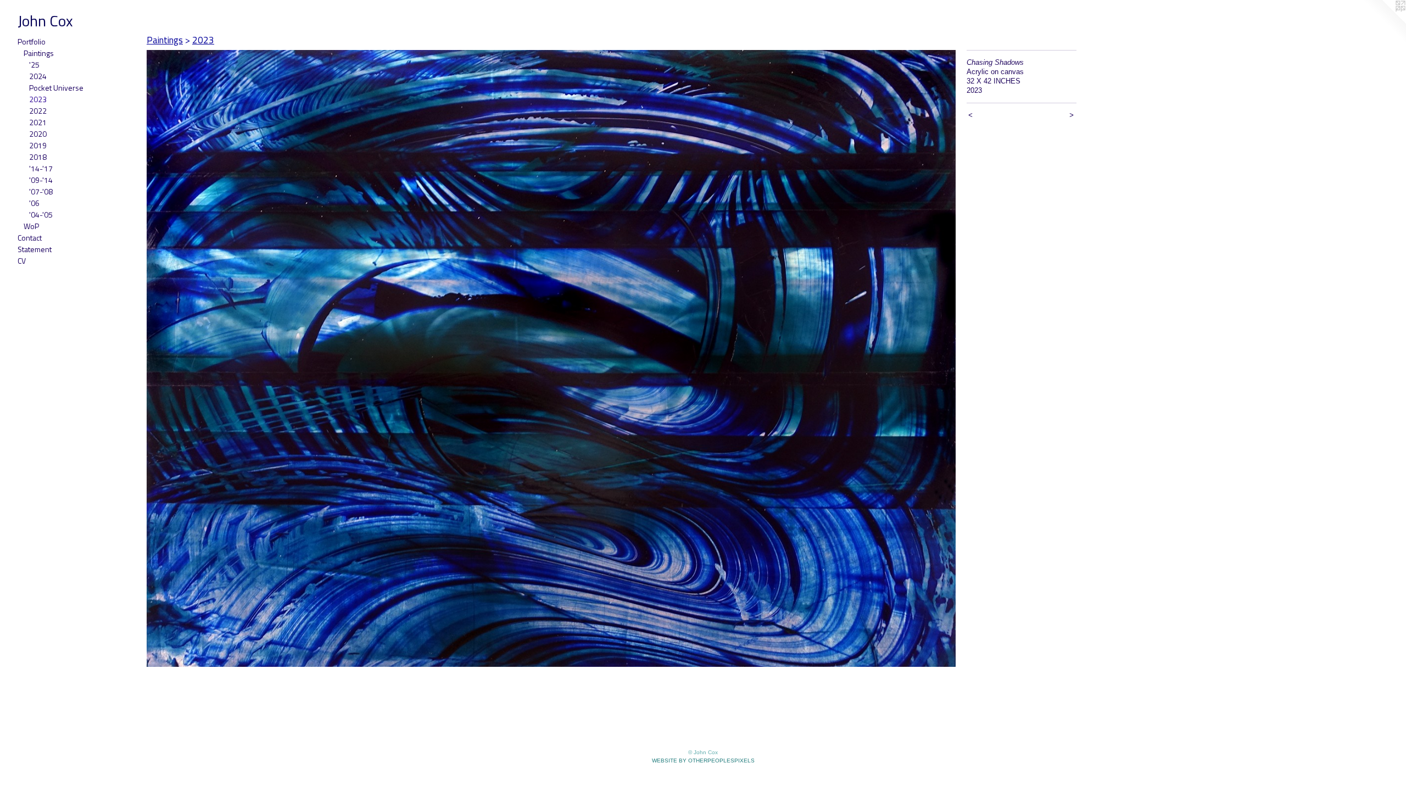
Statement (35, 249)
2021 (38, 122)
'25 (34, 64)
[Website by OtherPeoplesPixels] (1384, 22)
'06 (34, 203)
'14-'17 (41, 168)
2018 (38, 157)
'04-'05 (41, 214)
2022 (38, 110)
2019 (38, 145)
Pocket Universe (56, 87)
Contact (30, 237)
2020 (38, 134)
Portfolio (32, 41)
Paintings (39, 53)
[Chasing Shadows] (551, 358)
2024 (38, 76)
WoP (31, 226)
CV (22, 260)
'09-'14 (41, 180)
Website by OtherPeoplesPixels (703, 760)
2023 (38, 99)
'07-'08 (41, 191)
